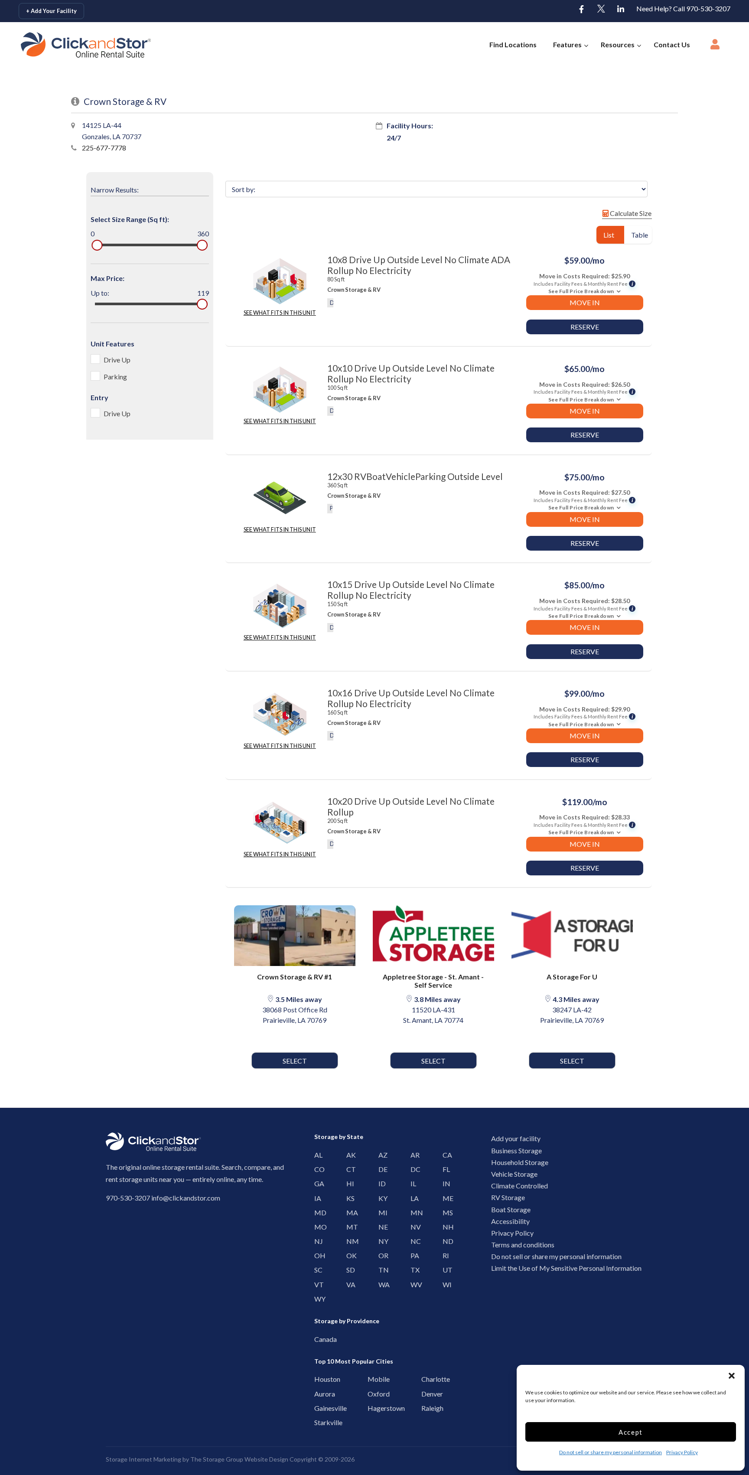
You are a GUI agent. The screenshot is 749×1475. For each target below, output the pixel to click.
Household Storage (519, 1162)
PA (412, 1255)
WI (445, 1284)
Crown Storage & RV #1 (294, 976)
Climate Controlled (519, 1185)
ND (445, 1241)
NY (380, 1241)
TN (380, 1270)
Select (295, 1061)
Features (567, 44)
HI (348, 1183)
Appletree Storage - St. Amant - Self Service (433, 980)
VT (316, 1284)
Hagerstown (372, 1408)
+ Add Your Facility (51, 10)
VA (348, 1284)
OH (316, 1255)
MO (316, 1227)
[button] (731, 1375)
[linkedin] (620, 9)
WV (412, 1284)
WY (316, 1299)
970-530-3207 (128, 1198)
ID (380, 1183)
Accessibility (510, 1221)
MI (380, 1212)
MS (445, 1212)
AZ (380, 1155)
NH (445, 1227)
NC (412, 1241)
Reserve (584, 327)
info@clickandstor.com (185, 1198)
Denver (425, 1394)
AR (412, 1155)
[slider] (96, 245)
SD (348, 1270)
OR (380, 1255)
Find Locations (513, 44)
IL (412, 1183)
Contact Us (672, 44)
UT (445, 1270)
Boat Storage (511, 1209)
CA (445, 1155)
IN (445, 1183)
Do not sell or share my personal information (610, 1452)
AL (316, 1155)
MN (412, 1212)
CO (316, 1169)
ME (445, 1198)
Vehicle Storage (514, 1174)
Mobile (372, 1379)
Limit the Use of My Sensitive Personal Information (566, 1268)
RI (445, 1255)
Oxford (372, 1394)
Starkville (318, 1422)
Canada (318, 1339)
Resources (618, 44)
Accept (631, 1432)
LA (412, 1198)
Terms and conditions (522, 1244)
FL (445, 1169)
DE (380, 1169)
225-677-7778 (104, 148)
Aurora (318, 1394)
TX (412, 1270)
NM (348, 1241)
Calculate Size (630, 213)
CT (348, 1169)
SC (316, 1270)
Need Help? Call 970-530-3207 (683, 8)
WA (380, 1284)
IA (316, 1198)
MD (316, 1212)
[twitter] (601, 9)
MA (348, 1212)
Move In (585, 302)
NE (380, 1227)
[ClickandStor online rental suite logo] (72, 45)
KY (380, 1198)
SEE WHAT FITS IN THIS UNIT (280, 312)
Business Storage (516, 1150)
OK (348, 1255)
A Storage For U (572, 976)
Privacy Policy (682, 1452)
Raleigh (425, 1408)
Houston (318, 1379)
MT (348, 1227)
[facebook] (581, 9)
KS (348, 1198)
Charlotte (425, 1379)
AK (348, 1155)
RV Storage (508, 1197)
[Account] (715, 47)
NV (412, 1227)
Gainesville (318, 1408)
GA (316, 1183)
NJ (316, 1241)
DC (412, 1169)
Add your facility (516, 1138)
